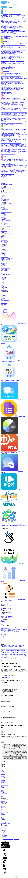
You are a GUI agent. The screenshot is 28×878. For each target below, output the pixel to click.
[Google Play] (5, 847)
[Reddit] (5, 874)
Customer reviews (4, 793)
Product (2, 770)
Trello (2, 809)
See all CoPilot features (6, 175)
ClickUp (2, 806)
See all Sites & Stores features (7, 124)
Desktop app (3, 820)
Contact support (4, 783)
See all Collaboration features (7, 93)
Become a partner (4, 826)
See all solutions (4, 303)
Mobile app (3, 819)
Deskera (2, 813)
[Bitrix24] (6, 2)
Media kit (3, 772)
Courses (2, 787)
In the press (3, 775)
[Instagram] (4, 863)
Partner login (3, 828)
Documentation (4, 802)
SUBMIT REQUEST (5, 677)
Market (2, 818)
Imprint (4, 836)
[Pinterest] (4, 870)
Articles (2, 791)
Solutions (3, 792)
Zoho (2, 808)
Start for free (3, 3)
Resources (3, 797)
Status (2, 786)
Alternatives (3, 794)
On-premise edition (5, 799)
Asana (2, 804)
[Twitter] (5, 855)
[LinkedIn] (4, 866)
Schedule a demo (4, 785)
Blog (2, 790)
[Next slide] (2, 741)
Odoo (2, 815)
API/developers (4, 822)
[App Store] (5, 844)
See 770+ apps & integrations (7, 600)
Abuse (4, 837)
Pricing (2, 177)
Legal (4, 830)
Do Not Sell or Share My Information (11, 839)
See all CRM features (5, 38)
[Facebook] (4, 852)
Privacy (5, 832)
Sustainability (3, 776)
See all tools (3, 176)
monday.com (3, 807)
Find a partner (4, 825)
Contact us (3, 774)
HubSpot (2, 810)
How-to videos (4, 782)
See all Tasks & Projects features (7, 68)
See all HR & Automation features (8, 154)
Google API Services (5, 823)
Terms (4, 831)
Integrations (3, 304)
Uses (2, 796)
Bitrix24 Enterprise (5, 777)
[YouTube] (5, 859)
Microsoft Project (4, 812)
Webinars (3, 781)
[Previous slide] (2, 731)
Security (5, 835)
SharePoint (3, 814)
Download (3, 801)
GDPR (4, 834)
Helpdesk (3, 780)
